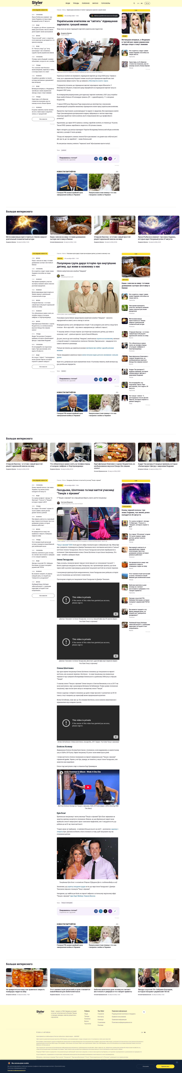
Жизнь (64, 10)
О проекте (101, 1014)
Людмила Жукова (11, 242)
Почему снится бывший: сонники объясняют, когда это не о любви (43, 60)
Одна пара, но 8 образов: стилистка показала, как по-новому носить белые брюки (41, 101)
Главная (59, 10)
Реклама (100, 1025)
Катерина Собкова (143, 469)
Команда (100, 1019)
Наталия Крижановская (56, 242)
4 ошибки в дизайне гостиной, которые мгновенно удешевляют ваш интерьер (43, 80)
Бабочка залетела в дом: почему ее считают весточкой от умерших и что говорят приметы (43, 555)
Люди (68, 3)
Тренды (76, 3)
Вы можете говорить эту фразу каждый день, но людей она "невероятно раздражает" (42, 576)
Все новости (43, 119)
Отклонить (146, 1066)
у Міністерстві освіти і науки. (98, 81)
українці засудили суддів (77, 887)
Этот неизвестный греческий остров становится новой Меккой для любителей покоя (43, 544)
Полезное (85, 3)
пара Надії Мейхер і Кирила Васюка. (82, 896)
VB (110, 158)
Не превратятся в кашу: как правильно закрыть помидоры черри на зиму (42, 534)
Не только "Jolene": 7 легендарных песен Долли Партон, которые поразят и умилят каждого (43, 359)
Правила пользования (119, 1016)
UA (138, 3)
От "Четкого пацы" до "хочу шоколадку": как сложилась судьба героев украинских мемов (43, 51)
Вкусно (95, 3)
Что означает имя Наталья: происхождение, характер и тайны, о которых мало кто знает (43, 70)
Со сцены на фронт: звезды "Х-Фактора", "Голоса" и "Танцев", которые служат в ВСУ (42, 500)
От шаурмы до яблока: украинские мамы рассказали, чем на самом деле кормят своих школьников (43, 30)
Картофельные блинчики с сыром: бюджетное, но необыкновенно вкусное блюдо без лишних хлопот (43, 327)
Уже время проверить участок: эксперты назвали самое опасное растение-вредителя (43, 284)
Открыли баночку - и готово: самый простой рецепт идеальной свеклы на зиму (112, 238)
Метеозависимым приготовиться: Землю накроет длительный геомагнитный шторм (26, 238)
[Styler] (37, 3)
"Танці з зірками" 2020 (65, 545)
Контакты (101, 1016)
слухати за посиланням (104, 339)
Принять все (165, 1066)
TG (101, 158)
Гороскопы (105, 3)
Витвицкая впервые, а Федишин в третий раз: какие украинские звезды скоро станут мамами (43, 91)
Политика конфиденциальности (122, 1022)
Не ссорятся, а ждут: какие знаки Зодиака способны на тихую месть (139, 52)
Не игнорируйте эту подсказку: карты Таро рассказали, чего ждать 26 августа (42, 349)
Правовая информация (119, 1019)
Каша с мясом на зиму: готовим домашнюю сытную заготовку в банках (68, 238)
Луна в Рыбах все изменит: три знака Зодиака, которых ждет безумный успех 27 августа (42, 19)
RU (142, 3)
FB (96, 158)
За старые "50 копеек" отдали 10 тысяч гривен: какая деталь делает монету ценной (42, 511)
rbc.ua (147, 3)
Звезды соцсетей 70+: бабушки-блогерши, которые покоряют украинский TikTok (42, 565)
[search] (134, 3)
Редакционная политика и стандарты (123, 1014)
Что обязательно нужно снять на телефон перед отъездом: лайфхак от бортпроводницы (42, 315)
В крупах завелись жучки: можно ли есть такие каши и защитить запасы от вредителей (42, 112)
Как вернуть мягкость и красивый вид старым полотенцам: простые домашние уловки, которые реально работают (43, 522)
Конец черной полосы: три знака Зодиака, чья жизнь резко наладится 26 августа (42, 489)
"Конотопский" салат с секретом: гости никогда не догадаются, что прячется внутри (43, 40)
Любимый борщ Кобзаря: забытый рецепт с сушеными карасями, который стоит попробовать (41, 587)
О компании (101, 1022)
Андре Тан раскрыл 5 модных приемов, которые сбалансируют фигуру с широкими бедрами (43, 338)
